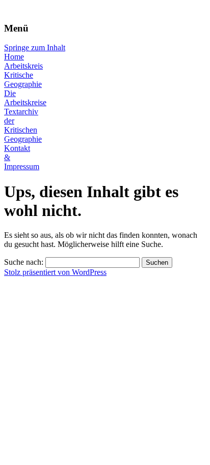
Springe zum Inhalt (34, 47)
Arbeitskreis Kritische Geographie (23, 74)
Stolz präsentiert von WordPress (55, 272)
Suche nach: (23, 262)
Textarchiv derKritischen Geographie (23, 125)
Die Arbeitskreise (25, 98)
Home (14, 56)
